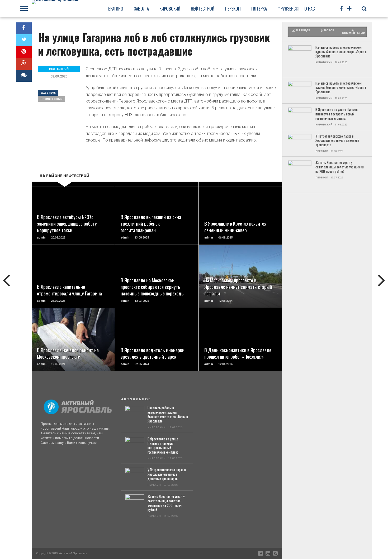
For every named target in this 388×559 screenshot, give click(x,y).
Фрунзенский (290, 8)
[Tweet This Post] (24, 40)
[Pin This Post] (24, 52)
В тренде (303, 30)
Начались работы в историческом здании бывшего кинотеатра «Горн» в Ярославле (341, 52)
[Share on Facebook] (24, 28)
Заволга (141, 8)
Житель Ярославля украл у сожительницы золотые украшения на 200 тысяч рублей (339, 167)
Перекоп (233, 8)
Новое (329, 30)
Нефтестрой (202, 8)
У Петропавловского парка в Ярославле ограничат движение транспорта (337, 140)
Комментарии (353, 33)
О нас (309, 8)
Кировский (169, 8)
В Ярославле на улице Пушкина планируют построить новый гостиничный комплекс (336, 114)
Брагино (115, 8)
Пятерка (259, 8)
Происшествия (52, 99)
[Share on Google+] (24, 64)
